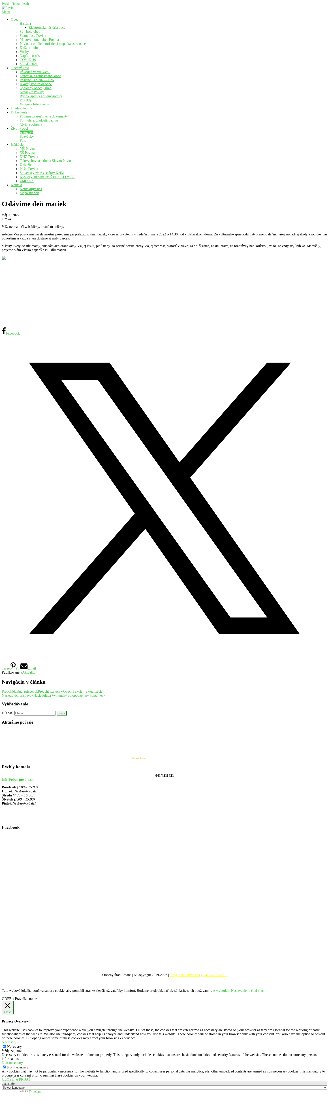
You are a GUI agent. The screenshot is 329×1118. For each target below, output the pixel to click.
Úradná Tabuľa (21, 108)
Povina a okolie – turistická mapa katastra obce (53, 44)
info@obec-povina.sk (18, 779)
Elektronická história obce (47, 27)
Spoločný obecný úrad (35, 88)
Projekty (26, 100)
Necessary (14, 1046)
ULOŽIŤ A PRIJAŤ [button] (16, 1079)
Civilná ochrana (31, 124)
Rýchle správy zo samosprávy (41, 96)
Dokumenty (19, 112)
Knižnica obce (30, 48)
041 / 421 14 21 (215, 975)
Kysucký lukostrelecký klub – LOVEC (47, 177)
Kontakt (16, 185)
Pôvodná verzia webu (35, 72)
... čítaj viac (256, 990)
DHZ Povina (29, 157)
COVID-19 (28, 60)
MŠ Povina (28, 148)
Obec (14, 19)
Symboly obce (30, 31)
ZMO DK (27, 181)
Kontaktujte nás (31, 189)
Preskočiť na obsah (15, 4)
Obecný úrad (20, 68)
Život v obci (19, 128)
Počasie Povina (139, 758)
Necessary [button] (9, 1042)
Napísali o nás (30, 56)
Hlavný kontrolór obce (36, 84)
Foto (23, 140)
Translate (35, 1092)
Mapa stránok (29, 193)
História (25, 23)
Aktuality (26, 132)
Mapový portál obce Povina (39, 39)
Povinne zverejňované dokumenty (44, 116)
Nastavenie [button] (239, 990)
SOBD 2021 (29, 64)
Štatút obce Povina (33, 35)
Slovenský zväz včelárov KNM (42, 173)
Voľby (24, 52)
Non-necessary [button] (12, 1063)
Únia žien (26, 165)
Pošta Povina (29, 169)
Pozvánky (27, 136)
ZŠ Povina (27, 152)
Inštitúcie (17, 144)
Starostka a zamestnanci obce (40, 76)
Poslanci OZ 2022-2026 (37, 80)
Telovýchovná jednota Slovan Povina (46, 161)
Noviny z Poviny (32, 92)
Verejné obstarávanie (34, 104)
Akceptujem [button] (221, 990)
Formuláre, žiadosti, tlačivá (39, 120)
